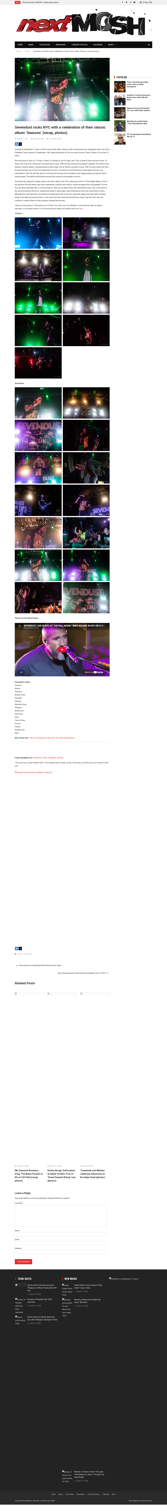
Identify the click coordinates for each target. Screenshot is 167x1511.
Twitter (44, 758)
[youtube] (134, 2)
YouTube (60, 758)
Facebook (37, 758)
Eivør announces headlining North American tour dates (40, 965)
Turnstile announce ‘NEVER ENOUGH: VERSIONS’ (41, 2)
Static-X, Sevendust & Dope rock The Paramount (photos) (51, 738)
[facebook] (123, 2)
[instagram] (130, 2)
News (30, 45)
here (81, 208)
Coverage (52, 139)
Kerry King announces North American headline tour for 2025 (82, 973)
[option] (43, 2)
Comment (19, 1203)
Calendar (97, 45)
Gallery (59, 139)
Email (17, 1239)
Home (20, 45)
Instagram (52, 758)
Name (17, 1231)
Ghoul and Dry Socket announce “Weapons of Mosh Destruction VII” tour (42, 1288)
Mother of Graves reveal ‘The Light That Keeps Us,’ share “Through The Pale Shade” (89, 1474)
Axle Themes (147, 1501)
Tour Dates (44, 45)
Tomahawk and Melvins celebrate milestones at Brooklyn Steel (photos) (92, 1174)
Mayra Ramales (38, 139)
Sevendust (27, 954)
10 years (20, 954)
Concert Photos (79, 45)
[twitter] (126, 2)
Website (18, 1248)
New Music (61, 45)
